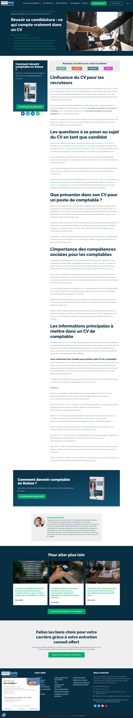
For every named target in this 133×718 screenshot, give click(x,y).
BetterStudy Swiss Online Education (59, 715)
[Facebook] (95, 705)
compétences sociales (90, 263)
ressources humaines (111, 89)
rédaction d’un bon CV (79, 146)
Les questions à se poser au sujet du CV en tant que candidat (34, 40)
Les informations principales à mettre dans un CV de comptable (35, 49)
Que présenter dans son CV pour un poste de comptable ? (33, 43)
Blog (55, 682)
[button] (32, 3)
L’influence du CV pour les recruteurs (26, 38)
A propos (39, 677)
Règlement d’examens (61, 691)
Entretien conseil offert (43, 689)
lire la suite (19, 600)
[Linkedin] (99, 705)
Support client (40, 694)
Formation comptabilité (19, 11)
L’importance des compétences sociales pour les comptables (34, 46)
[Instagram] (106, 705)
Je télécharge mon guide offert (30, 107)
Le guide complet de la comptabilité (40, 11)
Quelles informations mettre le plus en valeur (80, 149)
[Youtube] (102, 705)
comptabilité (65, 182)
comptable (107, 179)
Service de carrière (79, 677)
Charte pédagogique (61, 689)
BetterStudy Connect (80, 680)
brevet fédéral (80, 185)
